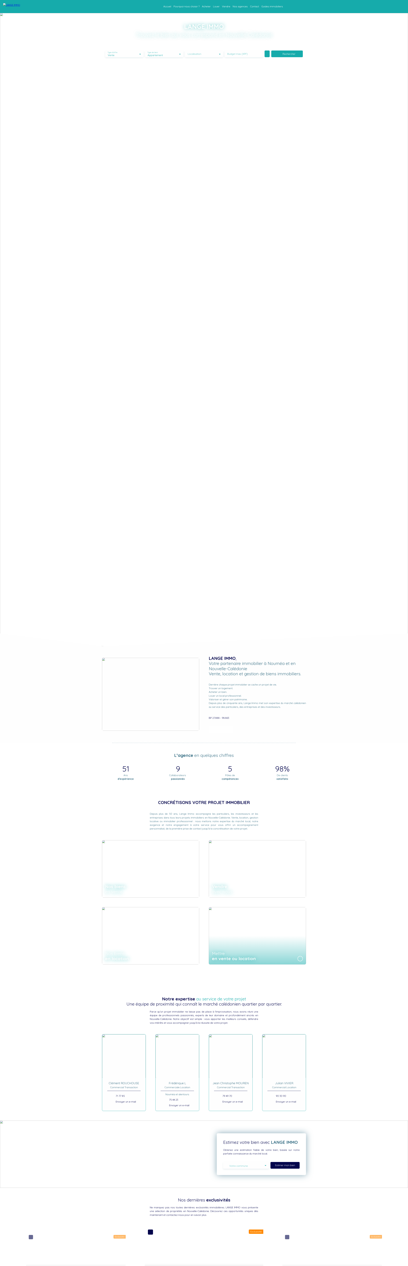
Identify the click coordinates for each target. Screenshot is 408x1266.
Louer (216, 6)
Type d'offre (112, 52)
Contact (254, 6)
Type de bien (152, 52)
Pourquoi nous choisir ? (187, 6)
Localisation (194, 53)
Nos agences (240, 6)
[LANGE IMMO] (19, 6)
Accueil (167, 6)
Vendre (226, 6)
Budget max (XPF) (237, 53)
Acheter (206, 6)
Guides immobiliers (272, 6)
